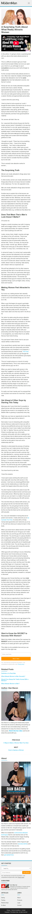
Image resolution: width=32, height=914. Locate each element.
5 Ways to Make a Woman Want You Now (16, 743)
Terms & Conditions (15, 910)
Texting (3, 900)
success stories (22, 844)
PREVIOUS (16, 740)
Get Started (26, 872)
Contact (19, 905)
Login (18, 903)
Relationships (5, 903)
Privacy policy (21, 664)
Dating (3, 897)
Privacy (8, 910)
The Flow (25, 351)
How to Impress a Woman (16, 750)
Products (19, 900)
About (18, 897)
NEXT (16, 747)
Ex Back (3, 905)
